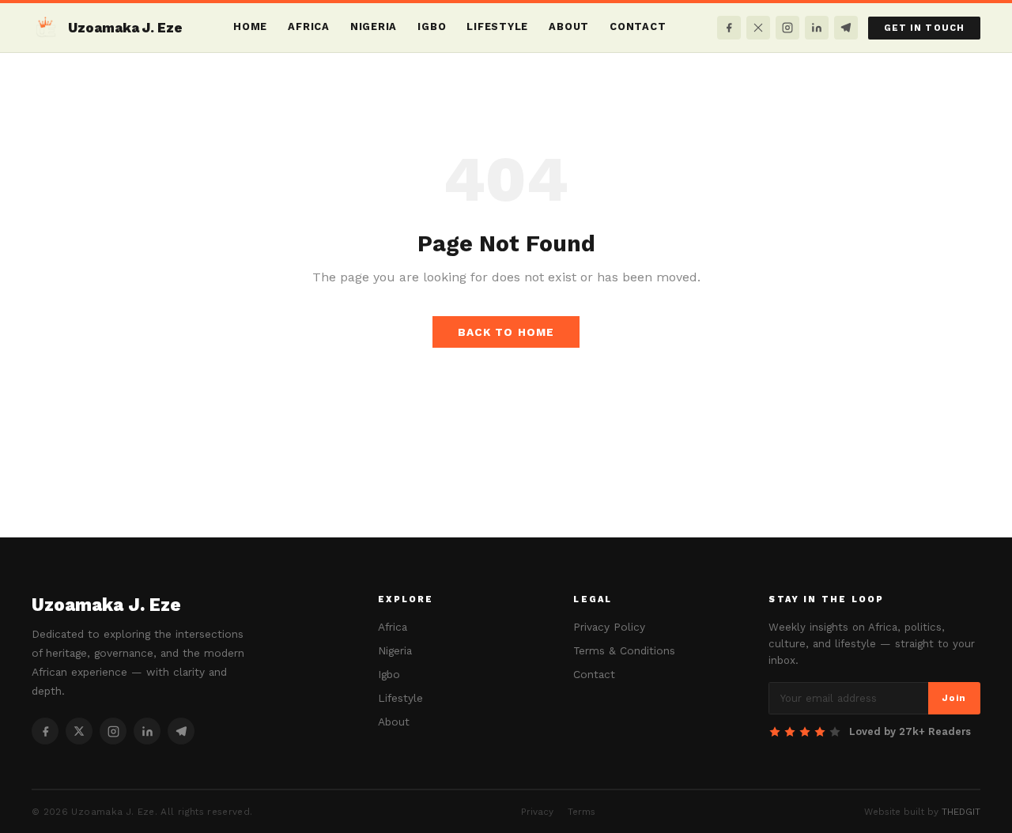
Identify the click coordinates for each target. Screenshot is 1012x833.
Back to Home (506, 332)
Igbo (431, 26)
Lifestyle (497, 26)
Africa (309, 26)
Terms (581, 811)
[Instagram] (787, 28)
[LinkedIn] (817, 28)
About (569, 26)
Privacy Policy (609, 626)
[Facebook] (729, 28)
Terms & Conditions (624, 650)
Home (250, 26)
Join (954, 697)
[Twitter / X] (758, 28)
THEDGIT (961, 811)
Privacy (537, 811)
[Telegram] (846, 28)
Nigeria (373, 26)
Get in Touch (924, 28)
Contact (638, 26)
